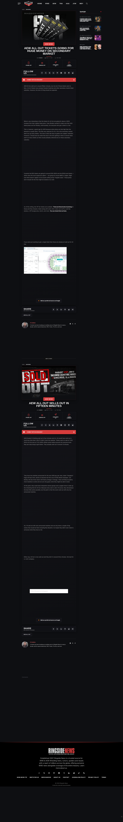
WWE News (82, 44)
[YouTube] (61, 72)
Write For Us (34, 777)
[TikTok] (79, 773)
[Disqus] (49, 701)
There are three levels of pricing (62, 207)
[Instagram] (64, 72)
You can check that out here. (58, 211)
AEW (54, 3)
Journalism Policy (79, 777)
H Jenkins (40, 57)
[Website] (70, 324)
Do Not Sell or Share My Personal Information (61, 785)
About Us (57, 777)
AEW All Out (27, 315)
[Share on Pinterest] (64, 309)
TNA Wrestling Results (85, 35)
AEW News (28, 9)
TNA (61, 3)
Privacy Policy (93, 777)
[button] (87, 3)
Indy (81, 3)
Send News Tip (22, 777)
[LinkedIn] (53, 72)
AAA (67, 3)
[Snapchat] (68, 72)
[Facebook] (41, 72)
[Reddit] (72, 72)
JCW (74, 3)
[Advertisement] (34, 194)
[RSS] (84, 773)
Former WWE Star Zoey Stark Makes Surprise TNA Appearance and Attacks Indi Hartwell (85, 20)
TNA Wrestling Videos (85, 26)
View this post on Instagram (39, 591)
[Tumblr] (64, 773)
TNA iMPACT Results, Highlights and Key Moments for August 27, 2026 (86, 38)
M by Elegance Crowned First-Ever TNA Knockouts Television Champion (85, 29)
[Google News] (49, 72)
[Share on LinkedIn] (61, 309)
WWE (47, 3)
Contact (66, 777)
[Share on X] (57, 309)
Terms (104, 777)
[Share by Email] (72, 309)
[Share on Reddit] (68, 309)
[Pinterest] (57, 72)
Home (39, 3)
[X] (45, 72)
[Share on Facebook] (53, 309)
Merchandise (46, 777)
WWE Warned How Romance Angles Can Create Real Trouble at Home (85, 48)
